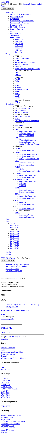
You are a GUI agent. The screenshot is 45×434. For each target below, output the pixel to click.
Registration (14, 19)
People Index (19, 125)
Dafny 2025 (5, 380)
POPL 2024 (14, 231)
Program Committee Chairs (29, 154)
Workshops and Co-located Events (27, 69)
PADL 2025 (5, 406)
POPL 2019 (14, 242)
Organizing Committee (23, 108)
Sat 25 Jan (18, 52)
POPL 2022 (14, 236)
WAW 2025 (5, 395)
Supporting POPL (16, 17)
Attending (9, 12)
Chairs (21, 169)
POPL (17, 60)
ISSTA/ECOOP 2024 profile (16, 267)
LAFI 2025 (5, 383)
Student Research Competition (26, 62)
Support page (5, 339)
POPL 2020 (14, 240)
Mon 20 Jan (19, 42)
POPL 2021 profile (12, 269)
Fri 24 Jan (18, 50)
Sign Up (4, 432)
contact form (5, 332)
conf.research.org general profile (17, 264)
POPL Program (15, 33)
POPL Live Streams (17, 27)
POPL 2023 (14, 234)
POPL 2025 (5, 258)
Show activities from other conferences (15, 311)
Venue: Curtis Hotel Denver (20, 15)
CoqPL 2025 (5, 378)
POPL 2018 (14, 244)
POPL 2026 (14, 227)
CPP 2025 (4, 367)
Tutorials (18, 67)
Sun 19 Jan (19, 39)
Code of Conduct (16, 29)
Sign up (8, 254)
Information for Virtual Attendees (22, 21)
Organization (10, 104)
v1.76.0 (22, 337)
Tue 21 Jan (19, 44)
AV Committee (20, 110)
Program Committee (26, 134)
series (13, 258)
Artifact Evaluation (22, 58)
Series (12, 223)
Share (3, 314)
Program (9, 31)
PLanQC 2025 (6, 387)
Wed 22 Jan (19, 46)
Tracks (8, 54)
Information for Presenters (19, 23)
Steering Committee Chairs (29, 159)
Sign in (8, 252)
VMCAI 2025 (6, 369)
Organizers (23, 202)
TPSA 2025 (5, 393)
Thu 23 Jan (19, 48)
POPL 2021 (14, 238)
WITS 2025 (5, 397)
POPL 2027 (14, 225)
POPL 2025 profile (8, 260)
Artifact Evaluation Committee (30, 144)
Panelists (22, 186)
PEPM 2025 (5, 385)
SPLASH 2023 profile (14, 271)
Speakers (22, 184)
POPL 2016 (14, 248)
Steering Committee (26, 136)
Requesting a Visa (16, 25)
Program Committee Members (30, 171)
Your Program (15, 35)
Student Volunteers (21, 64)
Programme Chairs (26, 215)
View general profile (7, 319)
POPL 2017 (14, 246)
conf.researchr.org (11, 337)
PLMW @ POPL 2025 (9, 389)
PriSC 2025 (5, 391)
